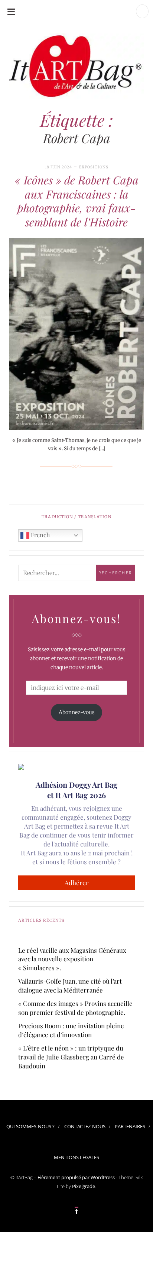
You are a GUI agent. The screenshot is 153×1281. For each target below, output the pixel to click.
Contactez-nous (84, 1126)
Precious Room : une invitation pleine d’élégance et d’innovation (71, 1030)
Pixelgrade (83, 1186)
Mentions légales (76, 1157)
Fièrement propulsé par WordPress (76, 1177)
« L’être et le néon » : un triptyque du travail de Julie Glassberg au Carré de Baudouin (71, 1057)
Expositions (93, 167)
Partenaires (130, 1126)
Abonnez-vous (77, 712)
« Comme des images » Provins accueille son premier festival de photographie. (75, 1007)
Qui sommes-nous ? (30, 1126)
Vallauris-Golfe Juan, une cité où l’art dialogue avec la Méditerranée (70, 985)
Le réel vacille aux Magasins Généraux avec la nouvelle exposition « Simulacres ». (72, 959)
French (39, 535)
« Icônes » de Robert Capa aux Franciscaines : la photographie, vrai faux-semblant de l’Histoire (77, 200)
